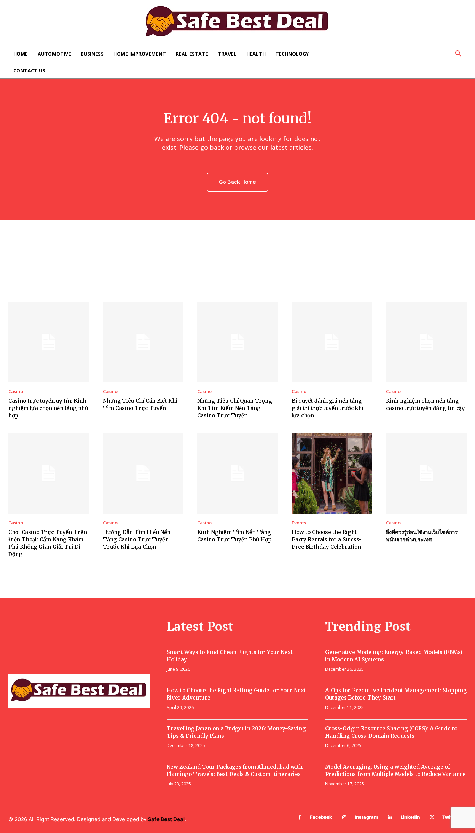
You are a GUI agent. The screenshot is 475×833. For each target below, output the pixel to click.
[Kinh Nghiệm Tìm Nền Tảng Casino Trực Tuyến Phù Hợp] (237, 473)
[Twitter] (432, 817)
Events (299, 523)
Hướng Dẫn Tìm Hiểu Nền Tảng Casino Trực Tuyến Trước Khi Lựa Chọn (136, 539)
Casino (15, 391)
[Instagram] (344, 817)
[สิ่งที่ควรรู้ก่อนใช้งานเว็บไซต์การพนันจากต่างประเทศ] (426, 473)
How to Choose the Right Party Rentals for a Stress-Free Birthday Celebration (327, 539)
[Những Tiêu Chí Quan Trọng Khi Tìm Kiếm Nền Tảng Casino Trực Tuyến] (237, 342)
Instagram (366, 817)
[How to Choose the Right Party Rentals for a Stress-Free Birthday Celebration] (332, 473)
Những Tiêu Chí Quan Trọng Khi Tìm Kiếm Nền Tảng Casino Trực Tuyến (234, 408)
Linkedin (410, 817)
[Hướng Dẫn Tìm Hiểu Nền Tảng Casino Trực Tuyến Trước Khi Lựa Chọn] (143, 473)
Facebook (321, 817)
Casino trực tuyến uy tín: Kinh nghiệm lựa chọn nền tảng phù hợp (48, 408)
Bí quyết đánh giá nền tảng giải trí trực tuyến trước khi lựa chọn (327, 408)
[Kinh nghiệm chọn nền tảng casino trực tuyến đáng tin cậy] (426, 342)
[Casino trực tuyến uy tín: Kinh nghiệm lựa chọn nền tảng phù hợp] (48, 342)
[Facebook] (299, 817)
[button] (458, 54)
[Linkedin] (390, 817)
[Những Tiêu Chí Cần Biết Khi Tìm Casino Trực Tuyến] (143, 342)
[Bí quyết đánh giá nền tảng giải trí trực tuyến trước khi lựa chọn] (332, 342)
